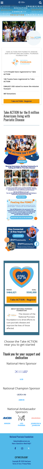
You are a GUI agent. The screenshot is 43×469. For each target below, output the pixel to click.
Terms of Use (16, 463)
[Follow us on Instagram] (21, 448)
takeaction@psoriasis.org (21, 441)
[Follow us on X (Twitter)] (29, 448)
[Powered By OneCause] (21, 457)
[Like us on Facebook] (15, 448)
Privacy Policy (26, 463)
